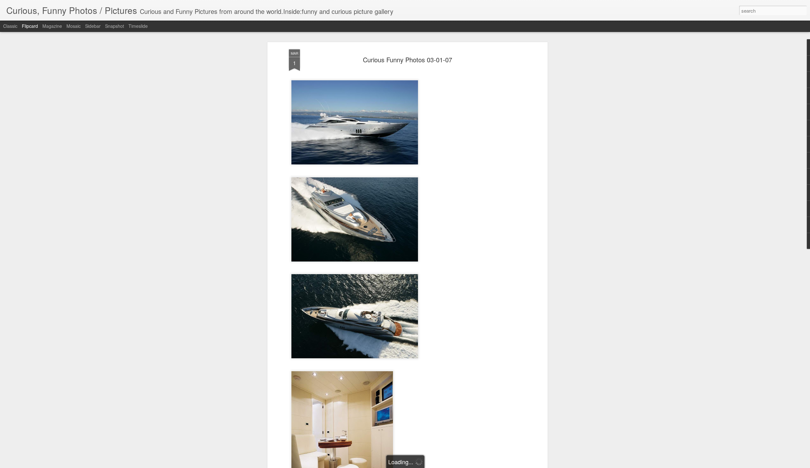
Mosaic (73, 26)
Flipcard (30, 26)
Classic (10, 26)
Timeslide (138, 26)
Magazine (52, 26)
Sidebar (93, 26)
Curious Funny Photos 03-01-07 (407, 59)
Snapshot (114, 26)
